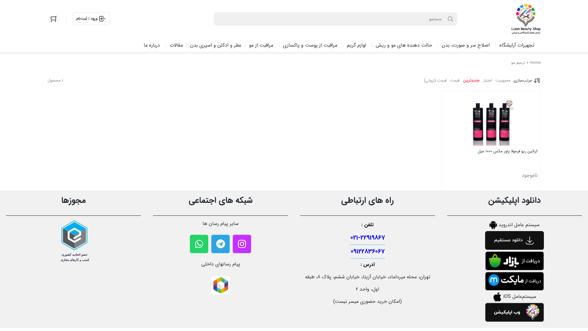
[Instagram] (242, 244)
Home (535, 62)
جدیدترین (471, 80)
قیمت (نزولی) (435, 80)
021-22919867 (367, 237)
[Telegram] (220, 244)
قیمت (454, 80)
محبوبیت (503, 80)
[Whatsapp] (199, 244)
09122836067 (368, 251)
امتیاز (487, 80)
